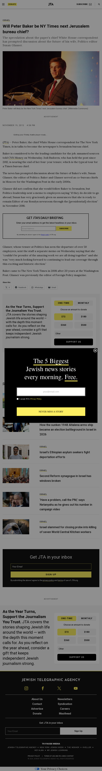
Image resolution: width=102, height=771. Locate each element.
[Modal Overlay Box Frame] (51, 385)
